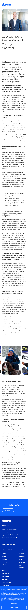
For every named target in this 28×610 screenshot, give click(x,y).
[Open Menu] (24, 4)
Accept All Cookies (14, 607)
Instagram (22, 562)
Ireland (4, 565)
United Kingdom (6, 582)
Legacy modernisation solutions (11, 535)
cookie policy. (12, 600)
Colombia (4, 559)
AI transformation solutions (9, 529)
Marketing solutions (7, 532)
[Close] (26, 588)
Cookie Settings (14, 603)
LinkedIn (21, 553)
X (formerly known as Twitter (22, 558)
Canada (4, 556)
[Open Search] (19, 4)
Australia (4, 553)
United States (5, 585)
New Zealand (5, 576)
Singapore (5, 579)
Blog (3, 540)
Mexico (4, 570)
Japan (3, 567)
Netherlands (5, 573)
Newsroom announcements (9, 537)
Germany (4, 562)
